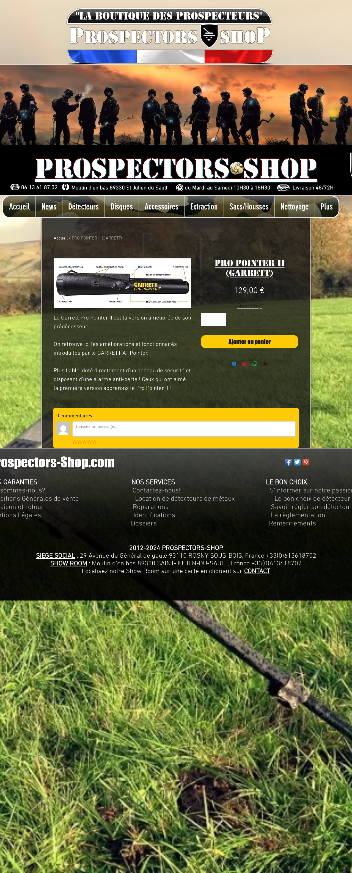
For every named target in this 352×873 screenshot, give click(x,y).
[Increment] (220, 319)
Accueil (61, 238)
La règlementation (250, 515)
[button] (169, 16)
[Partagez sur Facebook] (234, 363)
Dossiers (144, 524)
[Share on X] (265, 363)
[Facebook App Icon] (288, 462)
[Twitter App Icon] (297, 462)
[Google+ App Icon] (305, 462)
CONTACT (257, 571)
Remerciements (292, 524)
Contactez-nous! (157, 491)
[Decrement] (207, 319)
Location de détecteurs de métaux (185, 499)
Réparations (151, 507)
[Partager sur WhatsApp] (255, 363)
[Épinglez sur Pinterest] (244, 363)
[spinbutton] (213, 319)
